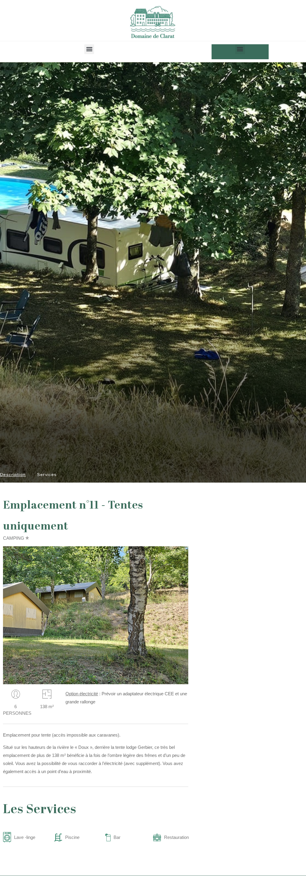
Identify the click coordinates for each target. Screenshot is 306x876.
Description (13, 474)
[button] (89, 49)
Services (46, 474)
